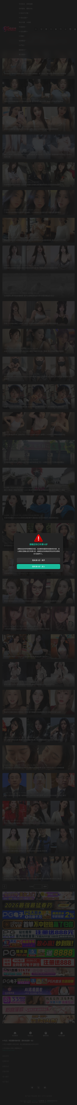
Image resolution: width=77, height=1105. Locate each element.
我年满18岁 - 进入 (38, 566)
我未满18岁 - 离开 (38, 560)
